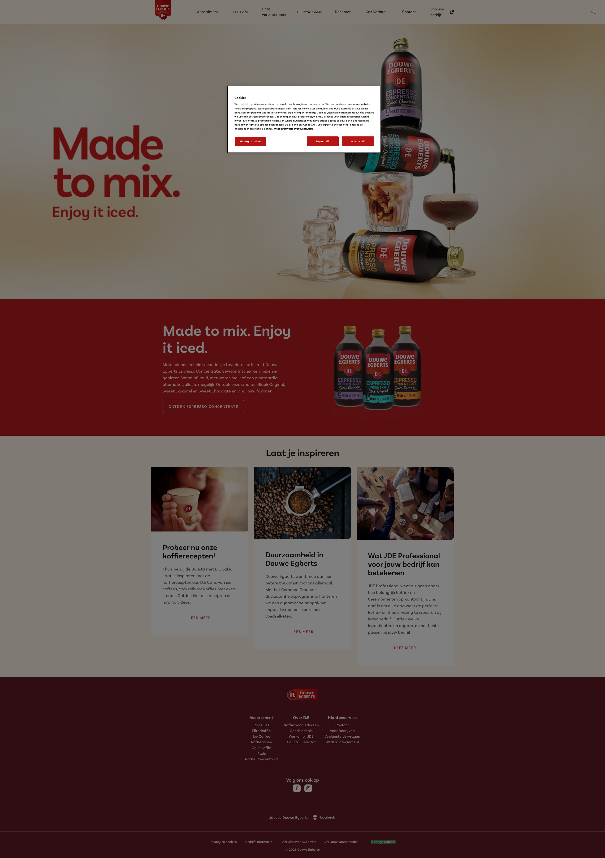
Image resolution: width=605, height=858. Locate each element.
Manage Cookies (250, 141)
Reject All (322, 141)
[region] (304, 119)
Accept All (358, 141)
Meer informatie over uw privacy (293, 128)
